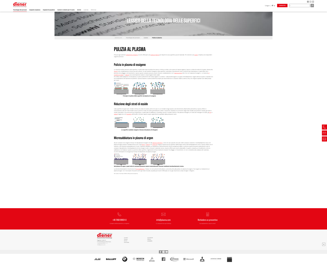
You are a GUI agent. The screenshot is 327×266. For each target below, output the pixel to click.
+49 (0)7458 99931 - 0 (102, 243)
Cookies (149, 241)
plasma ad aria (178, 73)
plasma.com (118, 38)
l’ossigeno (129, 114)
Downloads (126, 242)
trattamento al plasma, (132, 55)
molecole (154, 144)
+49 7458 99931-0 (119, 219)
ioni (210, 112)
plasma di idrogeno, (157, 143)
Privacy (149, 239)
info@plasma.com (163, 219)
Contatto (282, 5)
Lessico (146, 38)
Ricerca (312, 5)
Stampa (125, 239)
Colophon (150, 237)
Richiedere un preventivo (207, 219)
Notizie (125, 241)
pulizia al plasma (155, 55)
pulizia (196, 55)
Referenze (93, 10)
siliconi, (116, 71)
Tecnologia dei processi (133, 38)
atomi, (143, 144)
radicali (127, 75)
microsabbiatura (140, 169)
